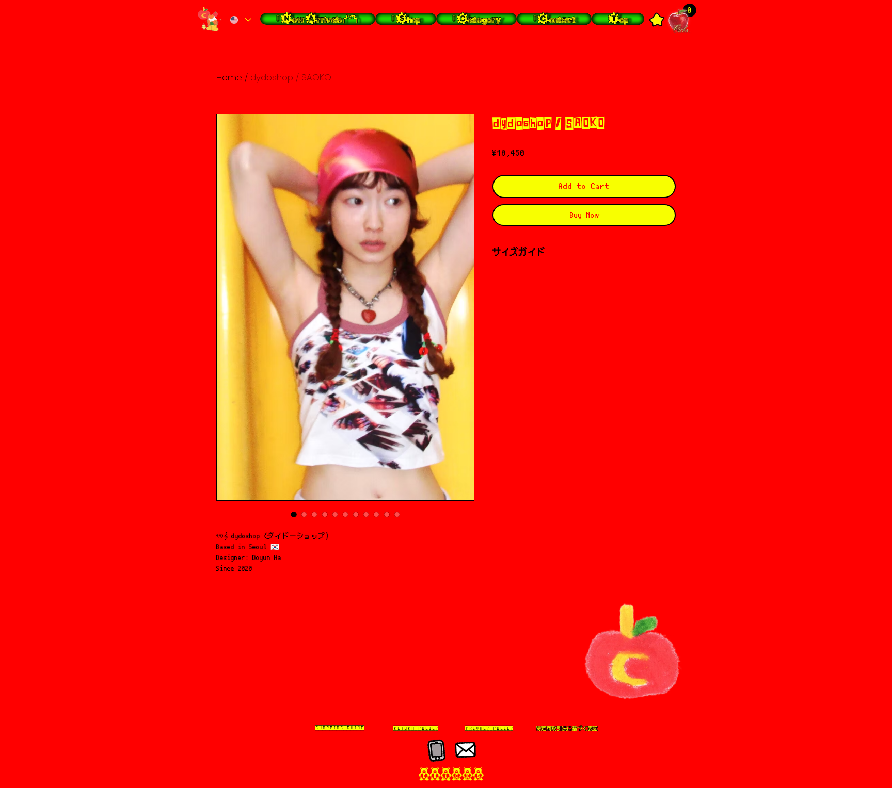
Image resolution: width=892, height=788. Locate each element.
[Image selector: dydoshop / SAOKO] (294, 514)
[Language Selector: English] (240, 20)
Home (229, 77)
